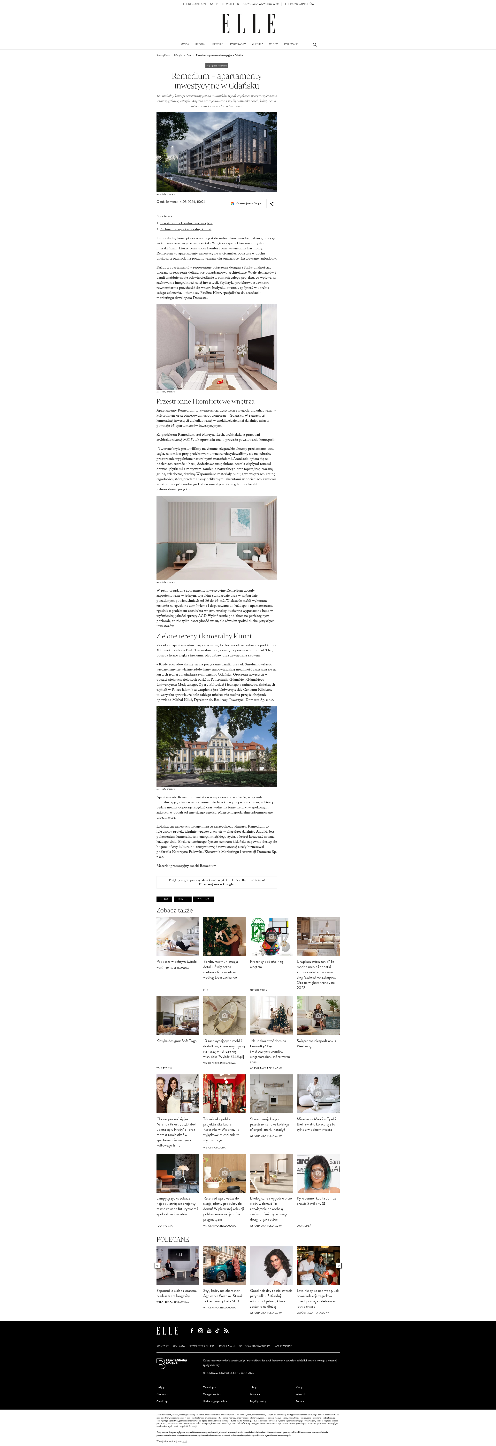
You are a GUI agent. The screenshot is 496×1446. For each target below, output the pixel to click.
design (182, 899)
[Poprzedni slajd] (157, 1265)
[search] (314, 44)
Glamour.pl (162, 1394)
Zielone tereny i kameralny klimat (185, 229)
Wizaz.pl (300, 1394)
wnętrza (203, 899)
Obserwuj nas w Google (248, 203)
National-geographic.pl (215, 1401)
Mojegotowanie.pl (212, 1394)
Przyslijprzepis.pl (258, 1401)
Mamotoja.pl (210, 1387)
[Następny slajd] (339, 1265)
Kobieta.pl (254, 1394)
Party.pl (160, 1387)
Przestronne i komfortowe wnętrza (186, 223)
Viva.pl (299, 1387)
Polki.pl (253, 1387)
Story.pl (300, 1401)
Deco (164, 899)
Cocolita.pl (162, 1401)
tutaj (185, 1441)
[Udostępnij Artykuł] (271, 203)
